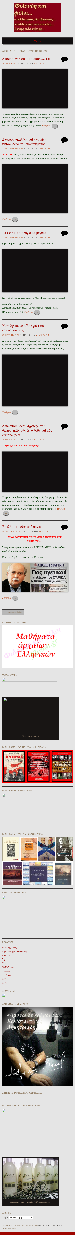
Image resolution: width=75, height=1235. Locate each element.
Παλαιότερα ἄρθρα (13, 612)
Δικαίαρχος (7, 955)
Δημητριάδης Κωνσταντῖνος (14, 951)
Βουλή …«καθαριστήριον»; (21, 527)
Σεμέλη (43, 532)
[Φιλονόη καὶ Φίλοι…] (37, 32)
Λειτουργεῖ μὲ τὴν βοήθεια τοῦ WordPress (20, 1225)
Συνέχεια (49, 125)
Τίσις (4, 963)
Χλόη (4, 979)
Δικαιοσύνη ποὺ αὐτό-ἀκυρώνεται (26, 59)
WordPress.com (9, 1228)
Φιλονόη (39, 63)
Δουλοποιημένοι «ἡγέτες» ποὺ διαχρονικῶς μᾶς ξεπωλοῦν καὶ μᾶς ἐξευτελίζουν (27, 430)
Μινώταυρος (43, 335)
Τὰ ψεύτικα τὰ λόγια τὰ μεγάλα (24, 233)
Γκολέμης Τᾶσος (9, 947)
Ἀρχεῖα (5, 1217)
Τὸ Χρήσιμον (8, 967)
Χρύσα (5, 983)
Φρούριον (6, 975)
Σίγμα (4, 959)
